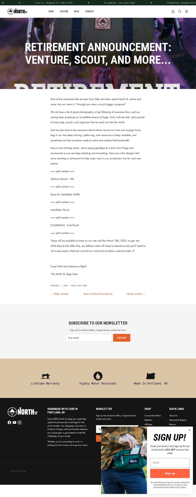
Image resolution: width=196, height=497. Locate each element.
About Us (173, 415)
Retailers (148, 419)
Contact (89, 11)
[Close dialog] (189, 430)
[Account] (172, 11)
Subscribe (121, 338)
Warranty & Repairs (178, 419)
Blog (76, 11)
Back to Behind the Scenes (98, 294)
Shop (51, 11)
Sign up (170, 473)
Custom (64, 11)
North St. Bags (20, 471)
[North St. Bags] (18, 11)
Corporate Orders (153, 415)
